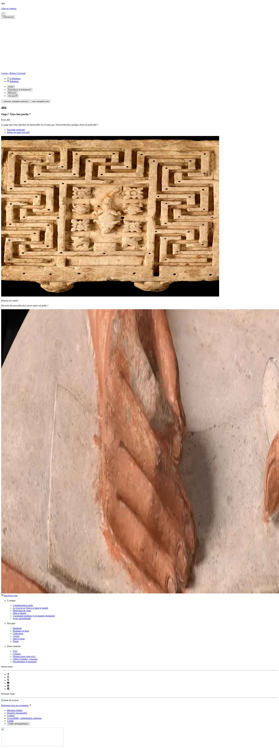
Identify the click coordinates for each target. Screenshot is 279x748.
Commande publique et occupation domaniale (34, 616)
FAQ (15, 651)
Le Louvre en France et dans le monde (30, 608)
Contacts (17, 654)
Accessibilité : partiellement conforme (24, 718)
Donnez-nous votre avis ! (24, 656)
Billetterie (17, 628)
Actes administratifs (22, 618)
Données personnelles (17, 713)
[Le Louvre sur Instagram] (8, 677)
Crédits (10, 721)
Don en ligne (19, 639)
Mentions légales (14, 710)
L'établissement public (23, 605)
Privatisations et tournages (25, 661)
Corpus (16, 636)
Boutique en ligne (21, 631)
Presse (16, 641)
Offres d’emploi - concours (25, 659)
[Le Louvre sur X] (8, 680)
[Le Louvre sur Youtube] (8, 683)
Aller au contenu (8, 8)
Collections (18, 633)
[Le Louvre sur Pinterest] (8, 686)
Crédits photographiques (18, 724)
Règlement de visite (22, 610)
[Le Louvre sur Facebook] (8, 674)
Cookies (11, 715)
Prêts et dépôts (19, 613)
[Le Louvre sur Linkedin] (8, 689)
